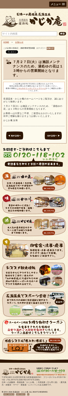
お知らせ (19, 42)
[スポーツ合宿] (34, 317)
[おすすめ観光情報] (34, 289)
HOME (6, 42)
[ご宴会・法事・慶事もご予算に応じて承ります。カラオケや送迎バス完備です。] (34, 260)
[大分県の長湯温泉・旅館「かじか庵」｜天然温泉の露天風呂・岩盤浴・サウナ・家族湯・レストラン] (34, 27)
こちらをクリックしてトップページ (31, 88)
